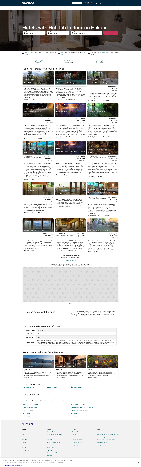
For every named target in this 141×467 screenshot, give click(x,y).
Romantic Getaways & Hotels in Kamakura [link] (82, 407)
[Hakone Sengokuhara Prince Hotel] (38, 121)
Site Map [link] (24, 447)
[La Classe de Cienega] (70, 199)
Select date (29, 33)
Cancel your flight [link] (101, 437)
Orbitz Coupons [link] (50, 447)
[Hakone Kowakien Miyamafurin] (102, 86)
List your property (96, 3)
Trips (112, 3)
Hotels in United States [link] (52, 431)
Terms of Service (17, 465)
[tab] (26, 400)
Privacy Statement (8, 465)
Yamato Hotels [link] (75, 417)
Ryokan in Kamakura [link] (28, 410)
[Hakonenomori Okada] (70, 121)
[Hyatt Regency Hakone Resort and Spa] (102, 161)
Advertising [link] (24, 452)
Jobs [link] (23, 434)
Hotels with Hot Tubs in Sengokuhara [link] (33, 417)
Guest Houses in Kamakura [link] (30, 407)
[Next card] (117, 61)
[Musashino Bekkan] (38, 235)
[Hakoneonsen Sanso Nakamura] (102, 121)
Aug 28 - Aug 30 (99, 61)
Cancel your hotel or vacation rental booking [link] (107, 434)
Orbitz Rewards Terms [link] (77, 442)
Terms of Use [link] (75, 437)
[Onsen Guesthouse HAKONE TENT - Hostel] (70, 235)
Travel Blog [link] (49, 455)
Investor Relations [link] (26, 445)
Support (106, 3)
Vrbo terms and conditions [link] (78, 439)
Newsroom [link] (24, 442)
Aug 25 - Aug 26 (68, 61)
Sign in (117, 3)
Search (111, 33)
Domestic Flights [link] (50, 439)
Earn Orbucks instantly (30, 52)
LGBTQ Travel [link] (50, 450)
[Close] (138, 462)
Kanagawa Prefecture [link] (48, 8)
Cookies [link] (74, 434)
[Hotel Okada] (70, 161)
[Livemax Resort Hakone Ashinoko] (102, 199)
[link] (35, 387)
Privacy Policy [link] (75, 431)
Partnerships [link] (24, 439)
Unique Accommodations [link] (52, 452)
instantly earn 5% (105, 52)
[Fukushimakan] (70, 86)
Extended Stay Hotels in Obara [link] (79, 410)
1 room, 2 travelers (80, 33)
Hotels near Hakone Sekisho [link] (78, 404)
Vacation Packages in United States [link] (55, 442)
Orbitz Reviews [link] (50, 445)
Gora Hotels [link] (74, 414)
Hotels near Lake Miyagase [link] (30, 404)
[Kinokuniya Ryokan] (38, 199)
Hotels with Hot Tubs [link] (32, 8)
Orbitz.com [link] (24, 8)
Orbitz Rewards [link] (25, 450)
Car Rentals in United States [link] (53, 437)
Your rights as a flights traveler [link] (104, 445)
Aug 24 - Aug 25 (38, 61)
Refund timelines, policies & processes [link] (106, 439)
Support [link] (99, 431)
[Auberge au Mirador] (38, 86)
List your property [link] (26, 437)
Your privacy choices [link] (77, 445)
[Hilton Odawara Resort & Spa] (38, 161)
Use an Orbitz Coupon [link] (102, 442)
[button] (70, 394)
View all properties (70, 260)
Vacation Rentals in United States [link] (54, 434)
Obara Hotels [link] (26, 414)
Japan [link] (40, 8)
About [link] (23, 431)
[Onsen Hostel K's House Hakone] (102, 235)
